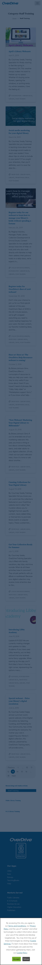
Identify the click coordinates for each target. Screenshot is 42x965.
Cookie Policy (22, 953)
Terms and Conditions (17, 926)
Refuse (26, 959)
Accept (16, 959)
